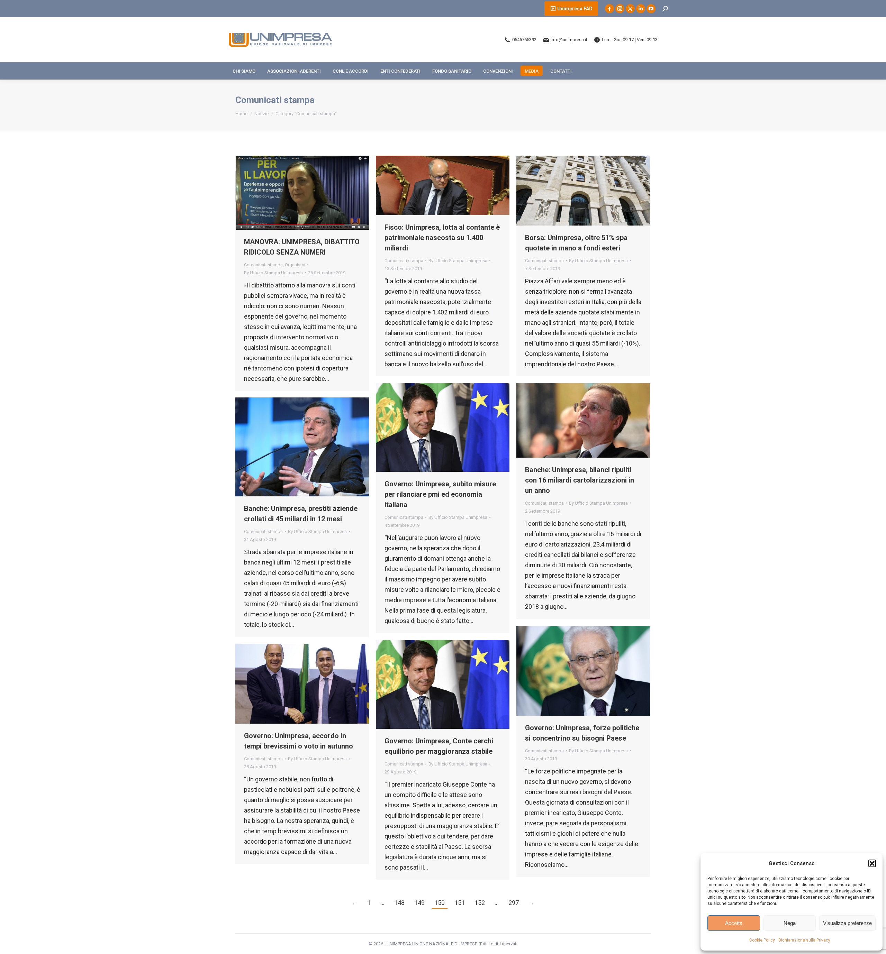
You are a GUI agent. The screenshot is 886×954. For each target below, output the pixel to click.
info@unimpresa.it (569, 39)
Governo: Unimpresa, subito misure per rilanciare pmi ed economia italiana (440, 494)
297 (513, 902)
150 (439, 902)
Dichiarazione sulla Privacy (804, 940)
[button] (872, 863)
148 (399, 902)
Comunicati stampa (263, 264)
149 (419, 902)
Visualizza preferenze (847, 923)
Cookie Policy (762, 940)
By (273, 272)
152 (479, 902)
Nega (790, 923)
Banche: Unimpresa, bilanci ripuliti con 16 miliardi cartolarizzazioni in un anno (579, 480)
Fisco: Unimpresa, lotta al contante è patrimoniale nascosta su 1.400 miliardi (442, 237)
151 (459, 902)
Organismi (295, 264)
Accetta (733, 923)
